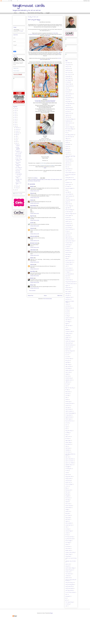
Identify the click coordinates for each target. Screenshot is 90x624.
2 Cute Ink (67, 486)
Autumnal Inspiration (68, 270)
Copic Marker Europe (68, 136)
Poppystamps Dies (68, 297)
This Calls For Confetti (69, 331)
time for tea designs (68, 484)
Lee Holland (67, 246)
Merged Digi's (67, 293)
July (16, 136)
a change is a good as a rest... (18, 160)
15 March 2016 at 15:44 (34, 190)
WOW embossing (68, 227)
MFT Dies (67, 534)
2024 (15, 112)
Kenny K (66, 434)
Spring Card (67, 566)
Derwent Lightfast (68, 215)
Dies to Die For (68, 72)
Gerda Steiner (67, 519)
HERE (49, 35)
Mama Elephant (67, 144)
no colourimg (67, 604)
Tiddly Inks (67, 138)
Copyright (48, 13)
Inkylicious (67, 521)
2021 (15, 117)
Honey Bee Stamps (68, 430)
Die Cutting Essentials (69, 274)
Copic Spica (67, 407)
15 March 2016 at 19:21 (34, 213)
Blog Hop (66, 202)
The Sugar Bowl (68, 223)
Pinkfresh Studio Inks (68, 370)
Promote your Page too (16, 70)
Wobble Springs (67, 244)
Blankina (32, 186)
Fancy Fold (67, 513)
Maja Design (67, 256)
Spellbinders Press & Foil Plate (70, 561)
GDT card (67, 423)
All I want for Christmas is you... (18, 151)
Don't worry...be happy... (18, 163)
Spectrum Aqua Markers (69, 459)
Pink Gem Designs (68, 205)
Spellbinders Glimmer (68, 380)
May (16, 139)
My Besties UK (67, 182)
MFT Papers (67, 186)
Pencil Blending (67, 368)
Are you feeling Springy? (17, 165)
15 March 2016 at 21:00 (34, 233)
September (18, 133)
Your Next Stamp (68, 268)
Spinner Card (67, 564)
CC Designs (67, 272)
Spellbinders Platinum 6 (69, 464)
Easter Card (67, 235)
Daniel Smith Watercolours (69, 345)
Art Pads (66, 389)
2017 (15, 124)
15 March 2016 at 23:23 (34, 262)
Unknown (32, 193)
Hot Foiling (67, 315)
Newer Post (30, 295)
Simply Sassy (67, 556)
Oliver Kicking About (33, 34)
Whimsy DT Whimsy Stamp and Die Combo (70, 580)
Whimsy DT (67, 66)
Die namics (67, 217)
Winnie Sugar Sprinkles (69, 590)
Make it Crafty (67, 291)
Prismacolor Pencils (68, 161)
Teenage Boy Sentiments (50, 101)
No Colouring (67, 82)
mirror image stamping (69, 602)
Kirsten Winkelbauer (68, 523)
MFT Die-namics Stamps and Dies (70, 175)
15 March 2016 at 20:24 (34, 225)
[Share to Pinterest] (44, 178)
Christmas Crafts (68, 252)
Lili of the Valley (55, 33)
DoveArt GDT (67, 511)
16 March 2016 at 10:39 (34, 282)
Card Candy (67, 499)
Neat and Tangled (68, 540)
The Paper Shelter (68, 242)
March (17, 143)
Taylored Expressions (69, 196)
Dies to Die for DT (68, 74)
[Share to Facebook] (43, 178)
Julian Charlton (67, 319)
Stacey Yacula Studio (69, 239)
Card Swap (67, 393)
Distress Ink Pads (68, 84)
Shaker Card (67, 163)
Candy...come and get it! (18, 183)
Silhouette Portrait (36, 180)
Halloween (67, 148)
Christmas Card (67, 70)
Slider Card (67, 457)
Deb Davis (67, 91)
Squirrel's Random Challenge (69, 568)
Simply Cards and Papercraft (70, 281)
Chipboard (67, 501)
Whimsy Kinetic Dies (68, 476)
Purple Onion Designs (68, 127)
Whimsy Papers (68, 101)
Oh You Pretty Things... (17, 177)
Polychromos (67, 115)
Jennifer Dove (67, 221)
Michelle (31, 278)
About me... (22, 13)
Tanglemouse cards (15, 68)
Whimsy (66, 198)
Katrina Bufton (33, 205)
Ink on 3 (66, 354)
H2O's (66, 428)
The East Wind (67, 571)
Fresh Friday (67, 254)
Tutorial (66, 472)
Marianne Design (68, 442)
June (16, 138)
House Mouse (67, 352)
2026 (15, 108)
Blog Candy (67, 494)
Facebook (42, 165)
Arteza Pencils (67, 391)
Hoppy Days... (17, 170)
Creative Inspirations (68, 93)
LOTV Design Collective (54, 179)
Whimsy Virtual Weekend (69, 588)
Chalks (66, 397)
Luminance (67, 533)
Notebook (67, 544)
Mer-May (66, 231)
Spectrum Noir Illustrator (69, 460)
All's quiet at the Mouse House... (18, 156)
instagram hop (67, 337)
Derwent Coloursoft (68, 505)
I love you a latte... (18, 169)
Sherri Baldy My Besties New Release (70, 454)
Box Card (67, 312)
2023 (15, 114)
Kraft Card (67, 150)
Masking (66, 258)
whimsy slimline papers (69, 200)
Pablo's (66, 446)
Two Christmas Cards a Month (70, 283)
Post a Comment (32, 290)
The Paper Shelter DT (69, 262)
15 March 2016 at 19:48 (34, 220)
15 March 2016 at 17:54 (34, 197)
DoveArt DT (67, 289)
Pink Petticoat (67, 546)
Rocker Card (67, 376)
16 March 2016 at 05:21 (34, 275)
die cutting (67, 384)
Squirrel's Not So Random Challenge (69, 302)
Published (66, 374)
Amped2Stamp (68, 121)
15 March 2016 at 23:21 (34, 255)
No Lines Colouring (68, 211)
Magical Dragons (68, 440)
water (66, 606)
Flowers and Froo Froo (69, 421)
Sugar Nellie (67, 207)
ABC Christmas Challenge (69, 128)
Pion (66, 327)
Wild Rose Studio (68, 478)
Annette (31, 222)
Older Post (59, 295)
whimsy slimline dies (68, 97)
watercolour (67, 105)
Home (15, 13)
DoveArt (66, 142)
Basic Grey (67, 492)
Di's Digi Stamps (68, 415)
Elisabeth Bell (67, 349)
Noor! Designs (67, 542)
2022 (16, 115)
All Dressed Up (67, 250)
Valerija (31, 200)
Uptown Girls (67, 474)
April (16, 141)
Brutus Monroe (67, 497)
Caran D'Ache (67, 130)
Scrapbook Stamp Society (69, 552)
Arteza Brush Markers (69, 308)
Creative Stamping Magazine (70, 413)
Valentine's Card (68, 577)
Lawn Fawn (67, 111)
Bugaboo (66, 285)
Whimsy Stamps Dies (69, 586)
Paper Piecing (67, 364)
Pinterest (47, 165)
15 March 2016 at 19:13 (34, 203)
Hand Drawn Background (69, 351)
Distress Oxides (68, 78)
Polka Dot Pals (67, 372)
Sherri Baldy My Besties (69, 134)
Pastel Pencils (67, 448)
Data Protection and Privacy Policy (35, 13)
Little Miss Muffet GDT (69, 219)
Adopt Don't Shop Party (69, 387)
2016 (15, 126)
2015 (15, 190)
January (17, 187)
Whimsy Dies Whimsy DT (69, 582)
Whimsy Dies (67, 68)
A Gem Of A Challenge (69, 209)
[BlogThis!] (41, 178)
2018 (15, 122)
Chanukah (66, 399)
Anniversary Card (68, 490)
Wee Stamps (67, 306)
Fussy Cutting (67, 517)
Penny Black (67, 295)
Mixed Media (67, 362)
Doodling (66, 509)
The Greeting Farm (68, 468)
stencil (66, 386)
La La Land (67, 356)
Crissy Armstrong (68, 107)
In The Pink (67, 99)
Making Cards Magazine (69, 188)
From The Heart (68, 515)
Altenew (66, 488)
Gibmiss (31, 257)
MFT (66, 132)
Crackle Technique (68, 409)
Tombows (67, 304)
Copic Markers (33, 179)
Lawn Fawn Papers (68, 358)
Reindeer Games (68, 550)
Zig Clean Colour (68, 482)
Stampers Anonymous (69, 570)
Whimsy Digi (67, 335)
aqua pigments (67, 596)
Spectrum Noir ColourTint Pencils (70, 558)
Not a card (67, 152)
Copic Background (68, 80)
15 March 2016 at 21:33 (34, 240)
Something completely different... (17, 148)
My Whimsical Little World (69, 538)
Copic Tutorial (67, 170)
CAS (66, 190)
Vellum (66, 166)
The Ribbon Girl (67, 233)
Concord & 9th (67, 405)
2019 (15, 121)
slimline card (67, 95)
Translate (21, 31)
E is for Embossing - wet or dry (18, 174)
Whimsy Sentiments (68, 86)
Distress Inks (67, 140)
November (17, 129)
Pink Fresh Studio (68, 279)
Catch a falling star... (18, 167)
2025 (16, 110)
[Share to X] (42, 178)
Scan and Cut (67, 299)
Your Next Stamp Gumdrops (70, 592)
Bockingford (67, 496)
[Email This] (40, 178)
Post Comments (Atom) (47, 298)
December (17, 127)
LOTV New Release (68, 194)
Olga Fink (32, 215)
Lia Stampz (67, 529)
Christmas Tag (67, 401)
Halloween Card (67, 203)
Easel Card (67, 276)
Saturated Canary (68, 378)
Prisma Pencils (67, 548)
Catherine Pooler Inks (68, 123)
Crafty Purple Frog (68, 343)
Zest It (66, 594)
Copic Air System (68, 184)
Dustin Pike (67, 117)
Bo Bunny (67, 310)
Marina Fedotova (68, 444)
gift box (66, 600)
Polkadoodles (67, 450)
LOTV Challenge (67, 321)
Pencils (66, 125)
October (17, 131)
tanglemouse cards (28, 6)
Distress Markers (68, 287)
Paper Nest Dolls (68, 325)
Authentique (67, 339)
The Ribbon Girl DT (68, 248)
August (17, 134)
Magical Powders (68, 237)
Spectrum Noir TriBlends (69, 462)
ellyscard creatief (33, 236)
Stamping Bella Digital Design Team (70, 157)
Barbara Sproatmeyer (69, 229)
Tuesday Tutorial (68, 333)
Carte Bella (67, 395)
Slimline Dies (67, 165)
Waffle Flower (67, 382)
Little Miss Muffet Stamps (69, 172)
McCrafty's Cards (33, 243)
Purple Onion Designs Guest (70, 213)
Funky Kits (67, 278)
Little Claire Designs (68, 531)
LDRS (66, 527)
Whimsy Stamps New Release (70, 179)
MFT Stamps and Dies (69, 536)
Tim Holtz (66, 470)
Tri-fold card (67, 575)
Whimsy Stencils (68, 168)
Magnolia (66, 323)
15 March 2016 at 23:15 (34, 247)
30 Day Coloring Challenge (69, 119)
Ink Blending (67, 432)
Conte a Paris (67, 503)
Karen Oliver (32, 271)
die (65, 598)
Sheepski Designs (68, 554)
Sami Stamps (67, 452)
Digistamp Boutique (68, 417)
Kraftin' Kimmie (67, 436)
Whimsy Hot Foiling (68, 264)
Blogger (51, 613)
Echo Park (67, 314)
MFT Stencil (67, 438)
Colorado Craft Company (69, 341)
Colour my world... (18, 153)
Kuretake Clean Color (68, 525)
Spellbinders (67, 329)
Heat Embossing (68, 159)
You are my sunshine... (17, 145)
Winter (66, 266)
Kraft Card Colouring (68, 109)
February (17, 186)
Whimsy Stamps (68, 64)
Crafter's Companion (68, 411)
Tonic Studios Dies (68, 573)
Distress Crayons (68, 419)
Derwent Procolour (68, 347)
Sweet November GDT (69, 260)
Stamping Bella (67, 76)
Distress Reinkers (68, 507)
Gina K (66, 424)
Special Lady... (17, 172)
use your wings (18, 158)
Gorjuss (66, 426)
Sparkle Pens (67, 154)
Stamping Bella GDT (68, 177)
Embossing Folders (40, 179)
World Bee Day (68, 480)
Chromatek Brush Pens (69, 403)
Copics (66, 88)
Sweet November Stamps (69, 240)
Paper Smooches (68, 366)
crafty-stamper (33, 249)
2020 (15, 119)
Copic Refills (67, 192)
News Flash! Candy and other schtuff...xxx (18, 180)
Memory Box (67, 360)
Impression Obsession (69, 317)
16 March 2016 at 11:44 (34, 288)
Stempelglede (67, 466)
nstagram (52, 165)
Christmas (67, 146)
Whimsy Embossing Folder (69, 584)
